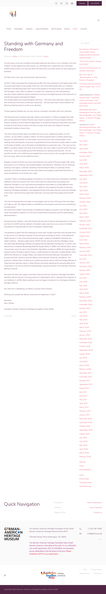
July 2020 (83, 278)
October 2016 (84, 426)
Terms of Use (84, 573)
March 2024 (84, 194)
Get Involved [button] (56, 29)
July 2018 (83, 358)
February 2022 (85, 247)
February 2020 (85, 297)
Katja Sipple (84, 109)
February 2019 (85, 331)
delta (15, 56)
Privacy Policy (96, 569)
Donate (82, 3)
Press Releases (85, 469)
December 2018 (85, 339)
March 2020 (84, 293)
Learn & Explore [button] (42, 29)
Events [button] (67, 29)
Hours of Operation (94, 502)
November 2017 (85, 377)
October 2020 (84, 270)
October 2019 (84, 308)
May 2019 (83, 320)
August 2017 (84, 388)
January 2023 (84, 224)
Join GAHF (95, 3)
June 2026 (83, 141)
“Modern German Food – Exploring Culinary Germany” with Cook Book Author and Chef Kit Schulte (90, 100)
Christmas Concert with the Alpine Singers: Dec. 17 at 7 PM (90, 87)
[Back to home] (13, 14)
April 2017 (83, 403)
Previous (8, 316)
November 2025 (85, 152)
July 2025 (83, 160)
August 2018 (84, 354)
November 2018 (85, 342)
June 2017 (83, 396)
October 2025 (84, 156)
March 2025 (84, 167)
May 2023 (83, 213)
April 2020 (83, 289)
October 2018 (84, 346)
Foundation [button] (18, 29)
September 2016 (86, 430)
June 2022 (83, 240)
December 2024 (85, 171)
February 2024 (85, 198)
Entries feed (84, 479)
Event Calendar (96, 507)
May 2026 (83, 145)
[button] (99, 20)
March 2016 (84, 453)
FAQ (85, 569)
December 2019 (85, 301)
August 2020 (84, 274)
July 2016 (83, 437)
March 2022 (84, 243)
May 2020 (83, 285)
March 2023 (84, 217)
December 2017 (85, 373)
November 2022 (85, 228)
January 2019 (84, 335)
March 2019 (84, 327)
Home (8, 29)
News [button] (75, 29)
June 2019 (83, 316)
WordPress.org (85, 486)
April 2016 (83, 449)
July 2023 (83, 206)
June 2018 (83, 361)
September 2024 (86, 175)
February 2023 (85, 221)
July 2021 (83, 259)
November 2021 (85, 255)
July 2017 (83, 392)
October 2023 (84, 202)
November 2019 (85, 304)
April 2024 (83, 190)
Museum (57, 507)
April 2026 (83, 148)
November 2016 (85, 422)
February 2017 (85, 411)
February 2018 (85, 369)
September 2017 (86, 384)
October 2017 (84, 380)
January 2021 (84, 262)
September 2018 (86, 350)
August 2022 (84, 236)
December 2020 (85, 266)
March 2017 (84, 407)
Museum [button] (29, 29)
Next (73, 316)
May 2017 (83, 399)
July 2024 (83, 179)
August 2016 (84, 434)
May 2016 (83, 445)
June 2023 (83, 209)
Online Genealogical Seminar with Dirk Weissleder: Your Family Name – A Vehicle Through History (90, 115)
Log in (81, 475)
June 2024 (83, 183)
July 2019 (83, 312)
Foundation (58, 502)
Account (84, 29)
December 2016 (85, 418)
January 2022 (84, 251)
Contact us (98, 512)
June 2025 (83, 164)
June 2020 (83, 282)
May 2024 (83, 186)
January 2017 (84, 415)
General (82, 462)
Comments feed (85, 482)
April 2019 (83, 323)
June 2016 (83, 441)
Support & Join (60, 512)
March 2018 (84, 365)
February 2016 (85, 456)
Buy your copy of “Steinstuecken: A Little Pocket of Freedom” (88, 77)
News (46, 56)
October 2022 (84, 232)
